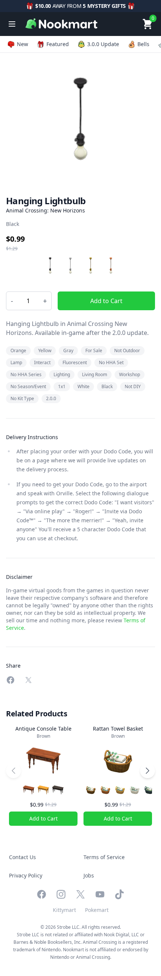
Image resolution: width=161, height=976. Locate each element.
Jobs (88, 875)
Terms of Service (104, 857)
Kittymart (64, 909)
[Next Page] (147, 770)
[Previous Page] (13, 770)
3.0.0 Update (103, 44)
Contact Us (22, 857)
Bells (143, 44)
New (22, 44)
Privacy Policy (25, 875)
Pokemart (97, 909)
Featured (57, 44)
